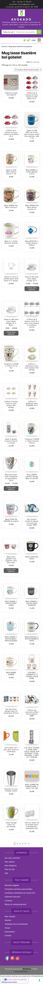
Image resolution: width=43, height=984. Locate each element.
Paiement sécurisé (12, 897)
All (38, 62)
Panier (7, 928)
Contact (8, 935)
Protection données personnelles (18, 889)
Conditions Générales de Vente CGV (20, 893)
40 (31, 62)
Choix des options (31, 289)
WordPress (27, 969)
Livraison (8, 901)
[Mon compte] (24, 40)
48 (35, 62)
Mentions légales (12, 885)
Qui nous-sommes (12, 858)
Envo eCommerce (21, 971)
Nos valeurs (10, 862)
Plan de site (10, 869)
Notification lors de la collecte (9, 982)
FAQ (6, 873)
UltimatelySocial (37, 976)
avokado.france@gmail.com (22, 4)
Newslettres (10, 932)
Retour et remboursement (15, 904)
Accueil (4, 46)
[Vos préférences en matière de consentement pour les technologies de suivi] (39, 980)
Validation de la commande (16, 924)
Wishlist (8, 920)
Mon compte (10, 916)
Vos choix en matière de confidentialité (16, 979)
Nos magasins (11, 866)
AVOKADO (21, 19)
